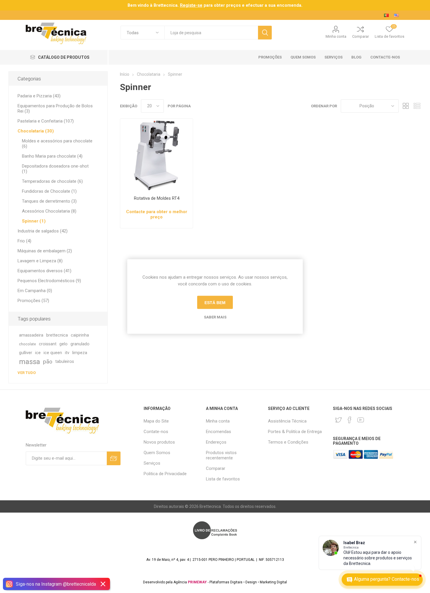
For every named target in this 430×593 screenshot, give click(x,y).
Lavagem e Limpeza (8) (40, 260)
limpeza (79, 352)
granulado (80, 344)
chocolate (27, 344)
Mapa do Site (156, 421)
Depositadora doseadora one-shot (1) (55, 168)
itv (67, 352)
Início (124, 74)
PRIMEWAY (197, 582)
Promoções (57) (33, 300)
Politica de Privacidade (165, 473)
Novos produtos (159, 442)
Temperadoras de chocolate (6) (52, 181)
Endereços (216, 442)
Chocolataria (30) (36, 131)
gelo (63, 344)
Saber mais (215, 317)
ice (38, 352)
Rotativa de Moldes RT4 (156, 198)
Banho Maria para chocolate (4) (52, 156)
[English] (396, 15)
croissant (47, 344)
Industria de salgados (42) (43, 231)
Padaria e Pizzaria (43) (39, 96)
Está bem (215, 302)
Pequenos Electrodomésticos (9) (49, 280)
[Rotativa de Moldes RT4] (156, 155)
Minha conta (336, 36)
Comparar (360, 36)
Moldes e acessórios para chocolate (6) (57, 143)
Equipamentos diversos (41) (44, 270)
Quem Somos (157, 452)
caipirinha (80, 335)
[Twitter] (338, 420)
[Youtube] (360, 420)
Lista (417, 106)
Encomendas (218, 431)
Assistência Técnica (287, 421)
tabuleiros (64, 361)
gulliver (25, 352)
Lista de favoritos (223, 479)
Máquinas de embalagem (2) (45, 251)
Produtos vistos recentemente (221, 455)
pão (47, 361)
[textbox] (211, 32)
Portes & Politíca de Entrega (295, 431)
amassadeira (31, 335)
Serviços (152, 463)
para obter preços (210, 5)
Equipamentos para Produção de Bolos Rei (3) (55, 108)
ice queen (53, 352)
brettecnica (57, 335)
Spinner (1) (34, 221)
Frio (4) (24, 241)
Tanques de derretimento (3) (49, 201)
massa (29, 362)
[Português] (386, 15)
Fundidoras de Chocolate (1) (49, 191)
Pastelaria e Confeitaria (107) (46, 121)
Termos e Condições (288, 442)
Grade (406, 106)
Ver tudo (27, 372)
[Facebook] (349, 420)
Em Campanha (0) (35, 290)
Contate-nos (156, 431)
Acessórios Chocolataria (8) (49, 211)
